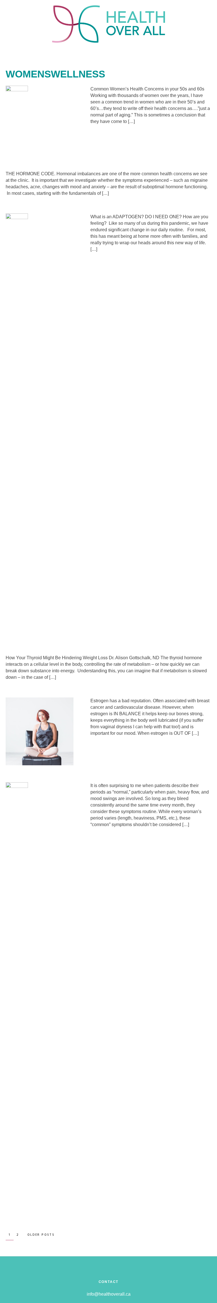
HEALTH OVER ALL (108, 24)
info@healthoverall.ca (109, 1294)
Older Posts (41, 1235)
